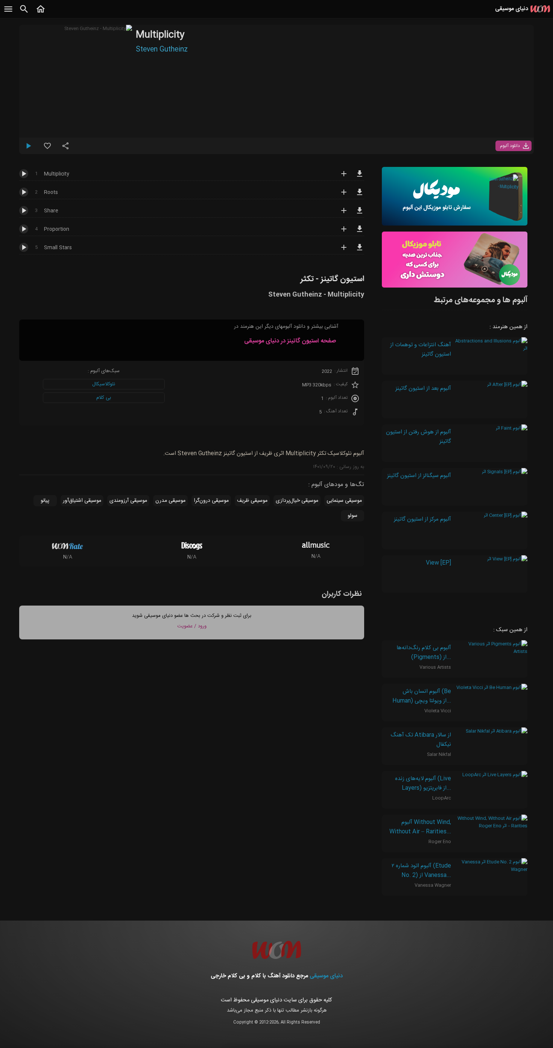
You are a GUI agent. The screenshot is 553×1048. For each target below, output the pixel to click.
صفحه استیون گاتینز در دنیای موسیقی (290, 341)
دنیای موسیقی (326, 976)
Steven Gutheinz (162, 49)
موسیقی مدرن (170, 500)
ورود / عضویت (192, 626)
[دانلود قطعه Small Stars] (359, 250)
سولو (352, 515)
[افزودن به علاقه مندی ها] (47, 149)
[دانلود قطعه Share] (359, 214)
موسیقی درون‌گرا (211, 500)
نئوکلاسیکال (103, 384)
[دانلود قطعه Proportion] (359, 232)
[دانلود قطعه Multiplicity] (359, 177)
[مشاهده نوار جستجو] (24, 13)
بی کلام (103, 398)
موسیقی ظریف (252, 500)
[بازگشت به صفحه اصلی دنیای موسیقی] (40, 13)
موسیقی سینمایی (344, 500)
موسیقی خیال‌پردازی (297, 500)
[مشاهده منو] (8, 13)
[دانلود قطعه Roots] (359, 195)
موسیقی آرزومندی (128, 500)
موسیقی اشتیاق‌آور (82, 500)
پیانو (45, 500)
